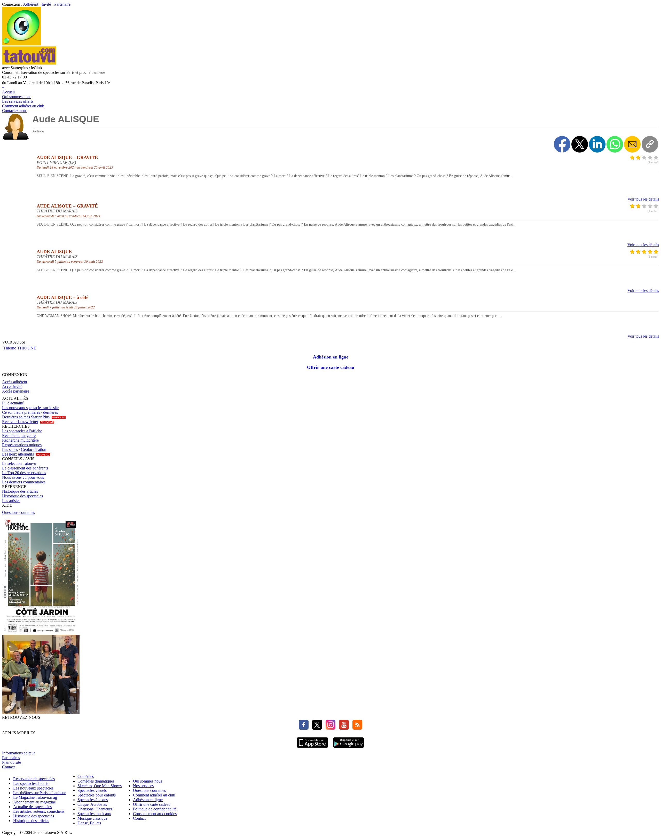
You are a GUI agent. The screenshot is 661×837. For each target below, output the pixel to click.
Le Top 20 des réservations (24, 473)
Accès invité (12, 386)
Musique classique (92, 818)
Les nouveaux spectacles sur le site (30, 407)
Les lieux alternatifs (18, 454)
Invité (46, 4)
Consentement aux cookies (155, 813)
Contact (8, 767)
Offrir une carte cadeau (330, 367)
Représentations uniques (22, 445)
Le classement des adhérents (25, 468)
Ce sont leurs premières (21, 412)
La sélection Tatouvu (19, 463)
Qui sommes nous (16, 96)
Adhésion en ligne (330, 357)
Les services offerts (17, 101)
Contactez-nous (14, 110)
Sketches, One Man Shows (99, 786)
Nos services (143, 786)
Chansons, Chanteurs (94, 809)
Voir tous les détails (643, 199)
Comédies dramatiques (95, 781)
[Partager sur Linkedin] (597, 144)
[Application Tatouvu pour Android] (348, 748)
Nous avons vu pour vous (23, 477)
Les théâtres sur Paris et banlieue (39, 793)
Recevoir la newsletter (20, 421)
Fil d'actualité (13, 403)
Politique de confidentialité (154, 809)
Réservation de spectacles (34, 779)
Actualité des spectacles (32, 806)
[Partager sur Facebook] (562, 144)
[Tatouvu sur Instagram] (329, 728)
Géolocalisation (33, 449)
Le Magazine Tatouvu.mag (35, 797)
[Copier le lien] (650, 144)
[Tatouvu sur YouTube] (342, 728)
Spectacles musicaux (94, 813)
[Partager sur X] (579, 144)
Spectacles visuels (92, 790)
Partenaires (11, 757)
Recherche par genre (19, 435)
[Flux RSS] (356, 728)
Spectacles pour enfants (96, 795)
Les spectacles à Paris (30, 783)
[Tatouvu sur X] (316, 728)
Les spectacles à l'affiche (22, 431)
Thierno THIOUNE (19, 348)
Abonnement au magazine (34, 802)
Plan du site (11, 762)
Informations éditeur (18, 753)
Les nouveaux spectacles (33, 788)
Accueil (8, 92)
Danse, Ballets (89, 823)
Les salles (10, 449)
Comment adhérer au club (23, 106)
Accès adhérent (14, 382)
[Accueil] (21, 44)
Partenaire (62, 4)
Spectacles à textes (92, 800)
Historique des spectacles (22, 496)
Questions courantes (18, 512)
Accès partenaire (15, 391)
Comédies (85, 776)
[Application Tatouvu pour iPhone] (312, 748)
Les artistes (11, 500)
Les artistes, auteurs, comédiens (38, 811)
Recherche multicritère (20, 440)
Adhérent (30, 4)
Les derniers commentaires (23, 482)
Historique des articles (20, 491)
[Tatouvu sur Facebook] (304, 728)
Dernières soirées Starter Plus (26, 417)
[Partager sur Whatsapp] (615, 144)
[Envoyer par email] (632, 144)
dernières (50, 412)
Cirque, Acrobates (92, 804)
